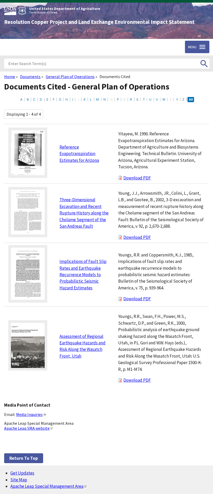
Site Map (18, 480)
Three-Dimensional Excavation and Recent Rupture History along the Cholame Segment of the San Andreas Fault (84, 213)
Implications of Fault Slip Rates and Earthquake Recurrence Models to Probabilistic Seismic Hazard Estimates (82, 275)
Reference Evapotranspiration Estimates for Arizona (79, 153)
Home (9, 76)
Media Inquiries (29, 414)
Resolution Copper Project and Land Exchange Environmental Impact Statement (99, 22)
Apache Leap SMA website (27, 428)
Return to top (23, 458)
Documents (30, 76)
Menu (192, 47)
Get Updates (22, 473)
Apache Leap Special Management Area (46, 486)
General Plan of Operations (70, 76)
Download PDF (137, 178)
